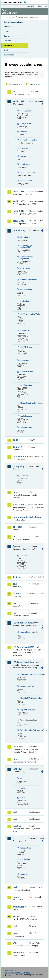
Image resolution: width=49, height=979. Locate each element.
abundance (24, 237)
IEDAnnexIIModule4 (20, 662)
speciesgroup (24, 427)
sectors (23, 874)
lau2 (15, 819)
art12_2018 (18, 191)
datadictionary (20, 456)
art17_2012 (18, 211)
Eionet (14, 17)
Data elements (9, 36)
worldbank (18, 952)
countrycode (24, 111)
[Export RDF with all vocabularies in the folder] (42, 104)
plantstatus (24, 859)
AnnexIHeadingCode (24, 632)
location (23, 132)
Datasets (7, 27)
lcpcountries (24, 848)
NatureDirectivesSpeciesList (24, 403)
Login (28, 6)
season (23, 156)
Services (7, 50)
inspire (16, 759)
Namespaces (9, 55)
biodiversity (19, 230)
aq (14, 92)
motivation (24, 301)
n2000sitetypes (24, 372)
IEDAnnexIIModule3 (20, 647)
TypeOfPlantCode (24, 710)
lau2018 (17, 826)
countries (24, 556)
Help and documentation (13, 22)
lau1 (15, 812)
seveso (16, 916)
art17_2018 (18, 221)
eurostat (17, 527)
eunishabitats (24, 289)
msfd (15, 887)
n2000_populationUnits (24, 314)
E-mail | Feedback (11, 970)
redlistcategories (24, 416)
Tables (6, 31)
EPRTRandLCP (20, 505)
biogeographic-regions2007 (24, 246)
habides (17, 593)
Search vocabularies (15, 84)
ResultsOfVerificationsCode (24, 698)
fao (14, 536)
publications (19, 907)
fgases (16, 546)
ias (14, 603)
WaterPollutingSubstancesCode (24, 730)
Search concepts (34, 84)
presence (24, 148)
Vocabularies (9, 46)
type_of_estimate (24, 172)
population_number (24, 140)
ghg (15, 584)
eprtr (15, 492)
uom (15, 933)
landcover (18, 769)
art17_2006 (18, 201)
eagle (22, 788)
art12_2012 (18, 101)
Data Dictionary (23, 17)
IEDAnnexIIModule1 (20, 623)
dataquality (24, 268)
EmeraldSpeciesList (24, 280)
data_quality (24, 124)
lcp (14, 838)
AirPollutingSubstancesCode (24, 674)
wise (15, 943)
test (15, 926)
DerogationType (24, 686)
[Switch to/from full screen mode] (32, 6)
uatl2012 (23, 798)
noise (16, 897)
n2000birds (24, 330)
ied (14, 613)
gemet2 (17, 577)
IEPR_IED (18, 747)
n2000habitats (24, 347)
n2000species (24, 385)
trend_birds (24, 164)
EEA (14, 2)
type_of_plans (24, 181)
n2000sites (24, 360)
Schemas (7, 41)
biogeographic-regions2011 (24, 258)
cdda (15, 440)
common (17, 447)
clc (21, 778)
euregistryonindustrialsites (20, 517)
